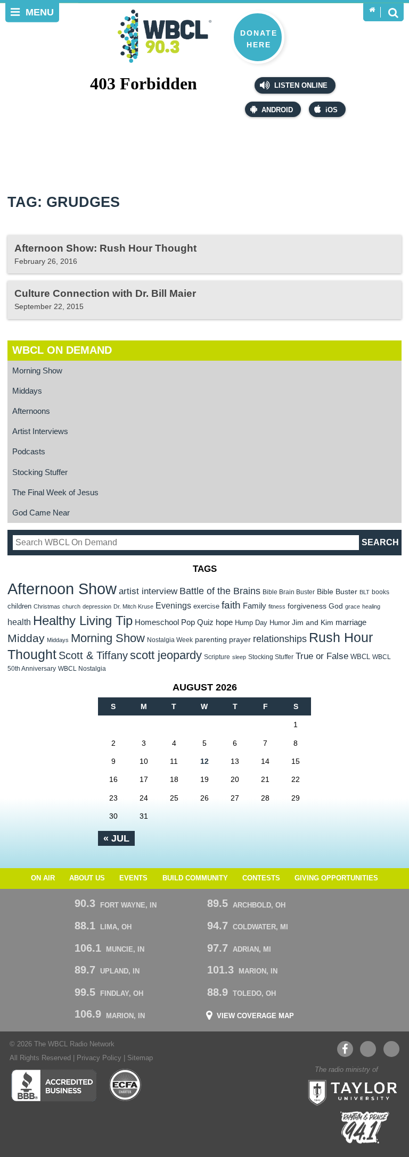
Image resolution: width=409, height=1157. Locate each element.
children (19, 606)
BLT (364, 592)
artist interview (148, 591)
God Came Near (41, 512)
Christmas (47, 606)
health (19, 622)
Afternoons (31, 410)
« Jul (116, 838)
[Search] (393, 12)
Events (133, 878)
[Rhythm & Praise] (364, 1127)
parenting (211, 639)
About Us (87, 878)
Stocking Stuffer (40, 472)
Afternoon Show (62, 588)
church (71, 606)
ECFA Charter (125, 1085)
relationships (280, 638)
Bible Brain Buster (289, 592)
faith (231, 605)
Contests (261, 878)
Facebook (345, 1049)
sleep (239, 657)
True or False (322, 656)
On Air (43, 878)
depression (97, 606)
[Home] (372, 10)
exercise (206, 606)
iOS (331, 110)
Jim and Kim (312, 622)
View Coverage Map (255, 1016)
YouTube (368, 1049)
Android (277, 110)
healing (371, 606)
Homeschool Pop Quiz (174, 622)
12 (204, 761)
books (380, 591)
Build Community (195, 878)
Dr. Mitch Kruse (133, 606)
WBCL (360, 657)
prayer (240, 639)
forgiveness (307, 606)
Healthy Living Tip (83, 620)
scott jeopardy (166, 655)
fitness (276, 606)
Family (254, 605)
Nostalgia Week (170, 640)
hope (224, 622)
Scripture (217, 656)
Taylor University (349, 1092)
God (336, 606)
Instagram (391, 1049)
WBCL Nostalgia (82, 668)
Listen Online (300, 85)
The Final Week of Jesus (55, 492)
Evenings (173, 605)
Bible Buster (337, 592)
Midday (26, 638)
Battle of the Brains (219, 590)
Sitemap (140, 1058)
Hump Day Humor (262, 623)
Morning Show (37, 370)
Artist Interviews (40, 431)
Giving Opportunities (336, 878)
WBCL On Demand (62, 350)
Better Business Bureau (53, 1085)
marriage (351, 622)
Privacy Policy (99, 1058)
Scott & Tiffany (93, 655)
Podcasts (28, 451)
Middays (27, 390)
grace (352, 606)
